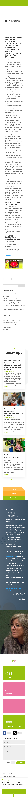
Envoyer (21, 762)
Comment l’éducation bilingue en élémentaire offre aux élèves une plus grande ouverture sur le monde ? (14, 294)
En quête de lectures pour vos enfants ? (12, 320)
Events (14, 489)
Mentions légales (7, 772)
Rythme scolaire (7, 327)
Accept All (14, 791)
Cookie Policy (22, 787)
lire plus (6, 386)
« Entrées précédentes (9, 479)
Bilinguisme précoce (8, 318)
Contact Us (14, 498)
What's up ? (5, 24)
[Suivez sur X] (15, 733)
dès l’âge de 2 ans (11, 556)
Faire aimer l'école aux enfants (10, 325)
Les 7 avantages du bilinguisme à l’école (12, 303)
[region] (14, 788)
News (14, 493)
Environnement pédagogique (10, 322)
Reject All (20, 795)
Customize (7, 795)
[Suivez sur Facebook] (4, 733)
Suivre (9, 732)
